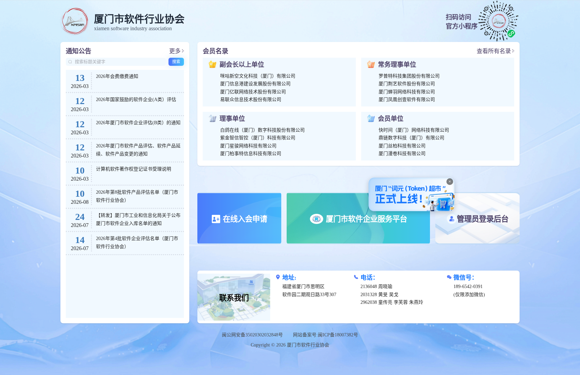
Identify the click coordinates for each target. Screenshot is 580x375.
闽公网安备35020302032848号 (252, 334)
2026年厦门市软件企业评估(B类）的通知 (138, 122)
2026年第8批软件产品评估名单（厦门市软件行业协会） (137, 196)
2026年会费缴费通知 (117, 76)
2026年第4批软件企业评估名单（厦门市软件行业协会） (137, 242)
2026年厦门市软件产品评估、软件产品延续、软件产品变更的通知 (138, 149)
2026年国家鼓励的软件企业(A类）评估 (136, 99)
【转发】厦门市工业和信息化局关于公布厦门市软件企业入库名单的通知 (138, 219)
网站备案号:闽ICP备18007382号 (325, 334)
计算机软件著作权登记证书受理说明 (133, 169)
